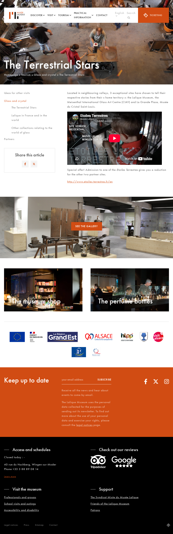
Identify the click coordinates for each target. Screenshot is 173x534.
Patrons (95, 510)
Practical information (82, 15)
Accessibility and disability (21, 510)
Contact (101, 15)
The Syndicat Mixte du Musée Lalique (115, 497)
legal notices (84, 425)
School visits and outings (20, 503)
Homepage (11, 75)
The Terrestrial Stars (23, 107)
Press (26, 524)
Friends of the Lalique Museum (110, 503)
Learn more (10, 476)
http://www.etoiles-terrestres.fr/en (90, 181)
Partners (9, 139)
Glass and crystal (45, 75)
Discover (36, 15)
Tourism (63, 15)
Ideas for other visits (17, 93)
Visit (50, 15)
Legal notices (11, 524)
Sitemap (39, 524)
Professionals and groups (20, 497)
